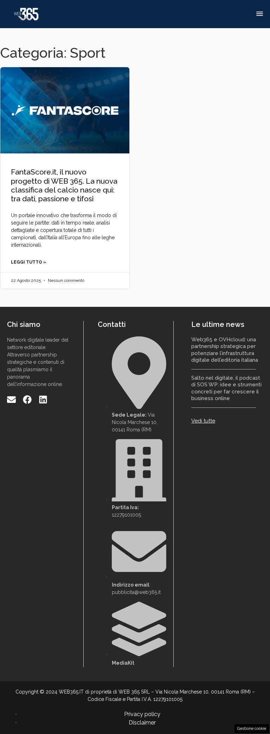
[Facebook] (27, 399)
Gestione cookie (251, 728)
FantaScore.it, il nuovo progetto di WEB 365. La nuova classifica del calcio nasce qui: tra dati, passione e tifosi (64, 185)
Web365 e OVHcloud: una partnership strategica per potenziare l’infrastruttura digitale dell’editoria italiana (224, 349)
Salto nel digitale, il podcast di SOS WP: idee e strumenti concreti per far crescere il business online (226, 388)
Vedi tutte (203, 421)
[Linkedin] (43, 399)
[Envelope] (11, 399)
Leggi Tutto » (28, 262)
